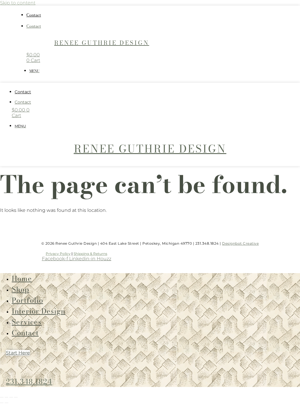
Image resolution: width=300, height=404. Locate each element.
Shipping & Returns (90, 253)
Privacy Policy (58, 253)
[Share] (11, 397)
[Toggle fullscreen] (6, 397)
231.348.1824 (29, 381)
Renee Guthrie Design (101, 42)
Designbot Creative (240, 243)
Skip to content (17, 3)
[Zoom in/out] (2, 397)
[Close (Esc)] (16, 397)
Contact (33, 15)
